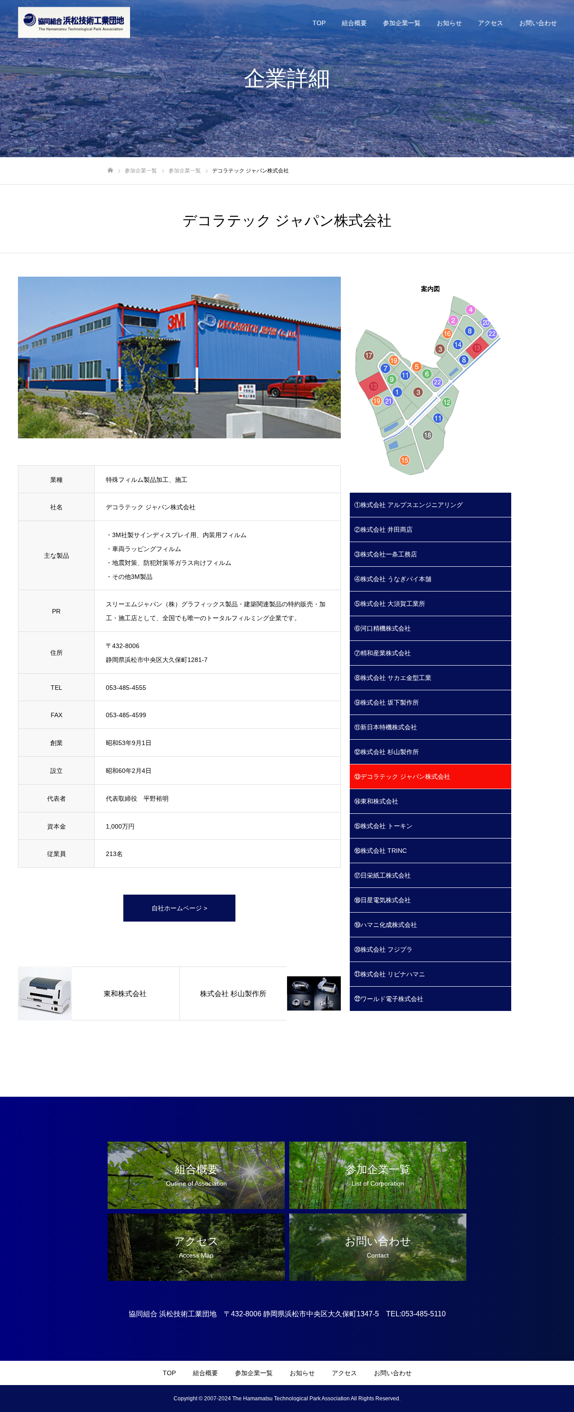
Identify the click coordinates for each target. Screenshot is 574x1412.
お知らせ (449, 22)
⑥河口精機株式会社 (382, 628)
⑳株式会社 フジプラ (383, 949)
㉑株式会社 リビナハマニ (389, 974)
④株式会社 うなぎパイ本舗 (392, 578)
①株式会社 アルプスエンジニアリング (408, 504)
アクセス (490, 22)
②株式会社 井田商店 (383, 529)
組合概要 (354, 22)
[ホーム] (110, 170)
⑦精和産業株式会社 (382, 653)
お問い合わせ (538, 22)
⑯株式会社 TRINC (380, 850)
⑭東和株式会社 (376, 801)
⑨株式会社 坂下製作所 (386, 702)
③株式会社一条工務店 (385, 554)
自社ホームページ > (179, 908)
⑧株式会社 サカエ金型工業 (392, 677)
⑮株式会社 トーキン (383, 826)
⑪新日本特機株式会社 (385, 727)
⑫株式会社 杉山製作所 (386, 751)
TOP (319, 22)
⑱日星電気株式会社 (382, 900)
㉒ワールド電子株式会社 (388, 998)
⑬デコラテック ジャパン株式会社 (402, 776)
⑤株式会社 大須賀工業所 (389, 603)
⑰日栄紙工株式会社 (382, 875)
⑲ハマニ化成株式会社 (385, 924)
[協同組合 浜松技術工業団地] (74, 22)
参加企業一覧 (402, 22)
